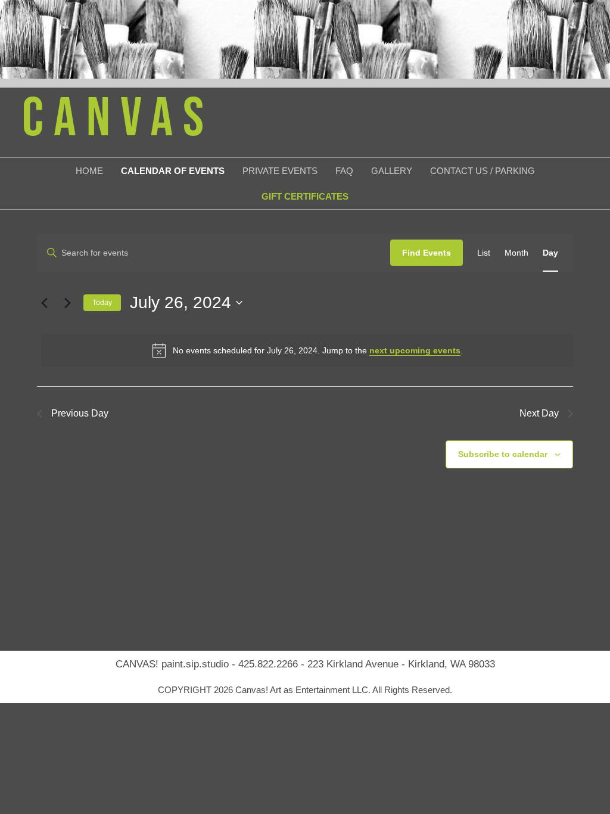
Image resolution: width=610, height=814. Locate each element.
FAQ (344, 171)
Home (89, 171)
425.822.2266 (268, 664)
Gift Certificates (305, 196)
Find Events (426, 252)
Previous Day (79, 413)
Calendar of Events (173, 171)
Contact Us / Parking (482, 171)
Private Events (280, 171)
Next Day (539, 413)
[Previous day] (44, 303)
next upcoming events (414, 350)
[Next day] (67, 303)
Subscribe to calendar (502, 454)
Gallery (391, 171)
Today (102, 303)
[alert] (307, 350)
